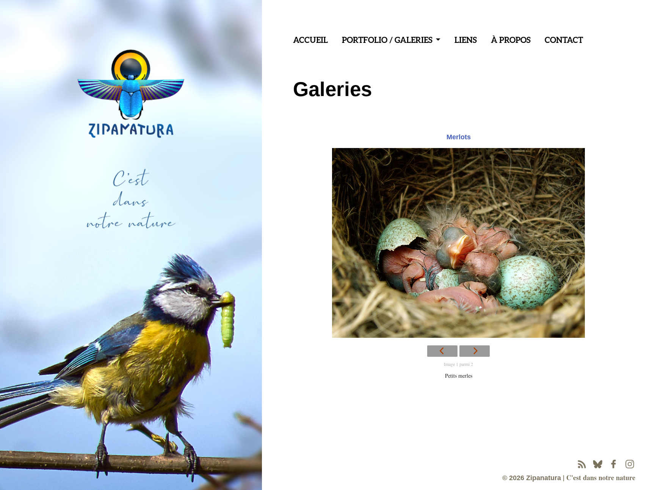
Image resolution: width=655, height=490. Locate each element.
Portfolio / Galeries (387, 40)
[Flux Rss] (582, 464)
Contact (564, 40)
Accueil (310, 40)
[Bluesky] (597, 464)
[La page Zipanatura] (613, 464)
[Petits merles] (458, 243)
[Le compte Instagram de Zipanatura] (629, 464)
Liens (465, 40)
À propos (511, 40)
